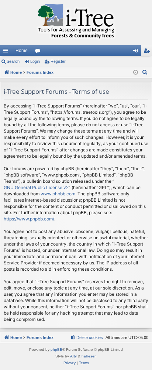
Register (58, 61)
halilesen (89, 356)
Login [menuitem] (137, 52)
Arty (73, 356)
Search (13, 61)
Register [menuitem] (148, 52)
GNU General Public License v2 (36, 187)
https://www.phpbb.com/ (29, 219)
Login (35, 61)
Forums (39, 52)
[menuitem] (145, 72)
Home (21, 50)
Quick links (7, 52)
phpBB (56, 349)
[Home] (76, 22)
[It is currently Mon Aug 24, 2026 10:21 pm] (135, 72)
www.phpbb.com (58, 193)
